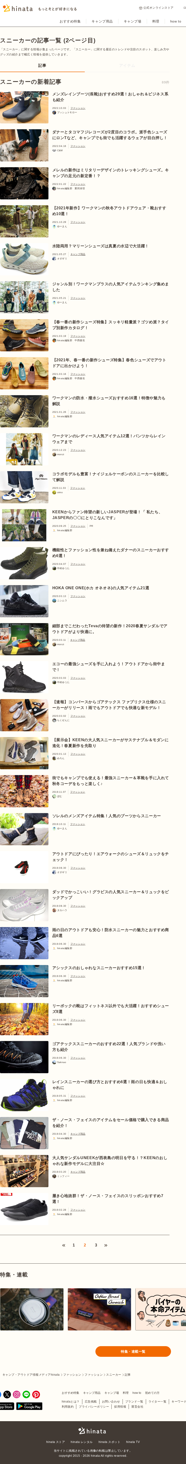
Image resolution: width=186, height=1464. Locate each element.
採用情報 (120, 1406)
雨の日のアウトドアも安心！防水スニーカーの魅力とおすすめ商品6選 (110, 933)
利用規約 (68, 1406)
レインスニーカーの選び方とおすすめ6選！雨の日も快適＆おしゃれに (110, 1085)
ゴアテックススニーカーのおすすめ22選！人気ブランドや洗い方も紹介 (109, 1047)
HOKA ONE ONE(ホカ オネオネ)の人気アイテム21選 (100, 588)
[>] (105, 1245)
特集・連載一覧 (133, 1351)
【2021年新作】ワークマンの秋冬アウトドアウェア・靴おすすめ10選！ (109, 211)
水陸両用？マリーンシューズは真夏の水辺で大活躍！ (100, 246)
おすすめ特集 (70, 21)
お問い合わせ (111, 1401)
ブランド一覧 (134, 1401)
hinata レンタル (82, 1442)
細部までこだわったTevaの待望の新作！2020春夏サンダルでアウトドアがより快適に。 (110, 629)
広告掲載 (91, 1401)
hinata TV (133, 1442)
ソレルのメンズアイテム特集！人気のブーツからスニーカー (106, 816)
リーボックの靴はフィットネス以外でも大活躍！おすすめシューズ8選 (110, 1009)
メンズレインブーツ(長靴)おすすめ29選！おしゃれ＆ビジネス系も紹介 (110, 97)
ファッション (77, 108)
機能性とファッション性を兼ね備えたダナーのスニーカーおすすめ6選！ (110, 553)
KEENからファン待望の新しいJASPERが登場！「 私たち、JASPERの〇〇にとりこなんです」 (107, 515)
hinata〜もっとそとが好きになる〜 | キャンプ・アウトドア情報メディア (93, 1430)
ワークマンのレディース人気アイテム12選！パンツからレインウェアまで (109, 439)
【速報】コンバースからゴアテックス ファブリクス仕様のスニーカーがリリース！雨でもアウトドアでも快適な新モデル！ (109, 705)
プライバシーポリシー (94, 1406)
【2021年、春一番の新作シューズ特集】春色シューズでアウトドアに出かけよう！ (109, 363)
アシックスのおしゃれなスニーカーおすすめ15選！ (99, 968)
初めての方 (152, 1393)
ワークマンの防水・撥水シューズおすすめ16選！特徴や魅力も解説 (109, 401)
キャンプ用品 (102, 21)
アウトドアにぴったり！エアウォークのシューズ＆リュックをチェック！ (110, 857)
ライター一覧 (157, 1401)
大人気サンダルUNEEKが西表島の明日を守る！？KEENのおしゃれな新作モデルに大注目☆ (110, 1161)
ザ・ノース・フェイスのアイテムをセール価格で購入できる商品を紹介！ (110, 1123)
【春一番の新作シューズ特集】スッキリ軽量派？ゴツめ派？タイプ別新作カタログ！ (110, 325)
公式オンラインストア (158, 7)
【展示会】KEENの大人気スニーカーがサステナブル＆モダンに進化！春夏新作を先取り (110, 743)
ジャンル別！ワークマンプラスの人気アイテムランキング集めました (110, 287)
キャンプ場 (132, 21)
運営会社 (137, 1406)
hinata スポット (109, 1442)
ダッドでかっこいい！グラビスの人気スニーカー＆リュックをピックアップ (110, 895)
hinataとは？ (71, 1401)
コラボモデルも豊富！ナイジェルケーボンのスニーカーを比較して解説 (110, 477)
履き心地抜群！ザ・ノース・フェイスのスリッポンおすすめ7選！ (107, 1199)
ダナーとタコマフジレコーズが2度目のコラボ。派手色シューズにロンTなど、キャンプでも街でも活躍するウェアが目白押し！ (110, 135)
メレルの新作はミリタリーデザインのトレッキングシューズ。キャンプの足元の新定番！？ (110, 173)
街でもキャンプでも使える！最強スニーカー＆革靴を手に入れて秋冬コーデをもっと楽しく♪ (110, 781)
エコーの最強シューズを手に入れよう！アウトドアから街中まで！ (108, 667)
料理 (155, 21)
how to (175, 21)
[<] (64, 1245)
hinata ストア (55, 1442)
